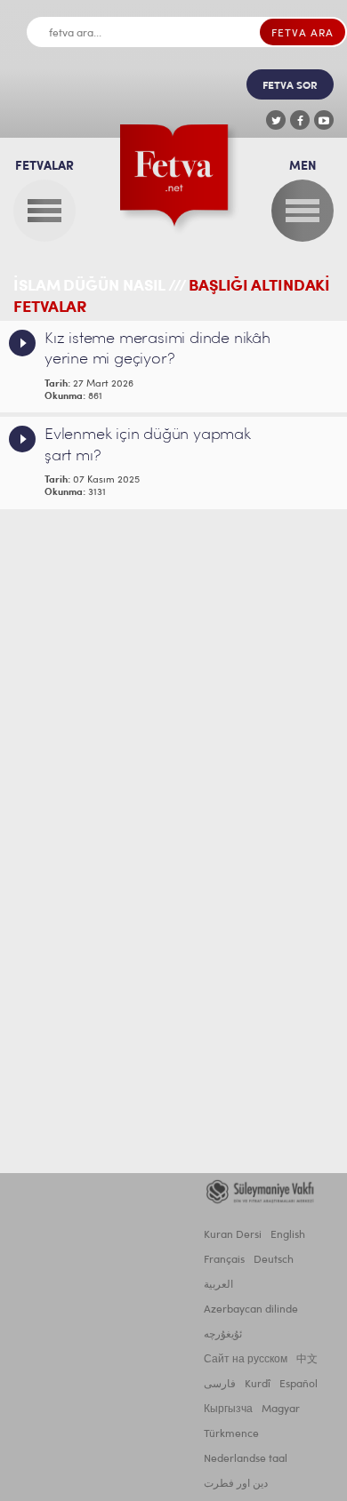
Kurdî (257, 1384)
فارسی (220, 1384)
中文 (307, 1359)
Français (224, 1260)
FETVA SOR (290, 86)
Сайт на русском (245, 1359)
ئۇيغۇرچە (223, 1334)
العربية (218, 1285)
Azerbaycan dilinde (251, 1310)
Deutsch (274, 1260)
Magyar (281, 1409)
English (287, 1235)
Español (298, 1384)
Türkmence (231, 1434)
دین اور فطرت (236, 1484)
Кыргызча (228, 1409)
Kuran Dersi (233, 1235)
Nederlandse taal (245, 1459)
